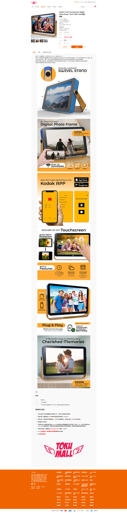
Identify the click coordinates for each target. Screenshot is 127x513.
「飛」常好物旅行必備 (60, 480)
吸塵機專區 (59, 489)
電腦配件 (92, 496)
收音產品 (92, 502)
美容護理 (58, 505)
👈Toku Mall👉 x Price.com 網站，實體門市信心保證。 (84, 2)
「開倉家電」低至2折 (76, 480)
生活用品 (67, 505)
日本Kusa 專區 (85, 476)
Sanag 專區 (59, 493)
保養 (39, 52)
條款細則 (60, 6)
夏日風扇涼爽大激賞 (60, 476)
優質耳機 (83, 502)
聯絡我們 (54, 6)
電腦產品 (92, 505)
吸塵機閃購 (67, 484)
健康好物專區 (68, 476)
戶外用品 (67, 496)
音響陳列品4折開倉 (93, 484)
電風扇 (91, 480)
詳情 (34, 52)
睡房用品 (75, 505)
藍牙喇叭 (75, 496)
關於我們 (37, 6)
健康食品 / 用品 (85, 480)
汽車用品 (58, 499)
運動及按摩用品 (85, 493)
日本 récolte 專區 (85, 489)
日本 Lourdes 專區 (93, 489)
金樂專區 (75, 489)
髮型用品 (75, 499)
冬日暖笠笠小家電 (76, 473)
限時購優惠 (59, 472)
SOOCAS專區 (76, 484)
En (92, 6)
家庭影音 (92, 493)
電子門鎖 (83, 499)
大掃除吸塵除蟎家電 (68, 473)
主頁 (33, 6)
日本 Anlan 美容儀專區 (76, 476)
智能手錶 (58, 502)
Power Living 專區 (93, 476)
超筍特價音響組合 (68, 480)
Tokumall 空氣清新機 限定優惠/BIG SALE (85, 485)
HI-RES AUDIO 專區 (76, 493)
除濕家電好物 (84, 472)
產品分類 (43, 6)
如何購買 (49, 6)
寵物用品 (58, 496)
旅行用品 (67, 502)
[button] (65, 40)
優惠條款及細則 (47, 52)
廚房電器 (75, 502)
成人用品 (83, 505)
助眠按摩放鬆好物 (68, 493)
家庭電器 (92, 499)
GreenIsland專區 (93, 473)
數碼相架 (83, 496)
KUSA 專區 (67, 489)
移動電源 (58, 484)
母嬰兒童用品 (68, 499)
